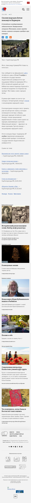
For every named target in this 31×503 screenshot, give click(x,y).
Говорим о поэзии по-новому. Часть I (12, 338)
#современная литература (8, 273)
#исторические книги (11, 239)
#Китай (17, 421)
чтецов (26, 101)
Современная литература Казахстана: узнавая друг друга (14, 368)
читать (18, 432)
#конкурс (4, 194)
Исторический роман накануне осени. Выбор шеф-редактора (14, 227)
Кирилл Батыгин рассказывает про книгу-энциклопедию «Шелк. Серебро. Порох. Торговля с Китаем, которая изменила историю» (15, 416)
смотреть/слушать (14, 434)
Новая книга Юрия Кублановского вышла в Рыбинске (15, 300)
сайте (26, 73)
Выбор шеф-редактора (7, 205)
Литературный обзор (7, 346)
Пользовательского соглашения (14, 4)
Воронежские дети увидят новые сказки (15, 154)
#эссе (14, 341)
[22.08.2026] (15, 206)
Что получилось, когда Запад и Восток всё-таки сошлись (14, 410)
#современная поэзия (7, 309)
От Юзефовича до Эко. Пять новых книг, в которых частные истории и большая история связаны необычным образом (15, 233)
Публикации (5, 314)
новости (12, 432)
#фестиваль (17, 194)
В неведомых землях (10, 265)
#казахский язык (12, 383)
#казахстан (4, 383)
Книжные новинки (6, 278)
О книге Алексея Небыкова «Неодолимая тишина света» (13, 269)
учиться (21, 434)
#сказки (10, 194)
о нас (20, 436)
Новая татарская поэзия (9, 161)
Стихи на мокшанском (9, 179)
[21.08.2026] (15, 316)
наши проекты (13, 436)
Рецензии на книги (6, 244)
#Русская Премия (20, 383)
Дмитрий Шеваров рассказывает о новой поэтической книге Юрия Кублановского (13, 305)
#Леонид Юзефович (6, 238)
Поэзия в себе (7, 335)
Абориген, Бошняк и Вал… (10, 186)
